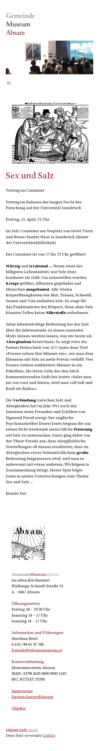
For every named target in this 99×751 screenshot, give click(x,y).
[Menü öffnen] (9, 83)
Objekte (19, 708)
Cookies (49, 735)
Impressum (22, 691)
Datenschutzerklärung (32, 696)
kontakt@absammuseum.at (37, 650)
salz (22, 729)
